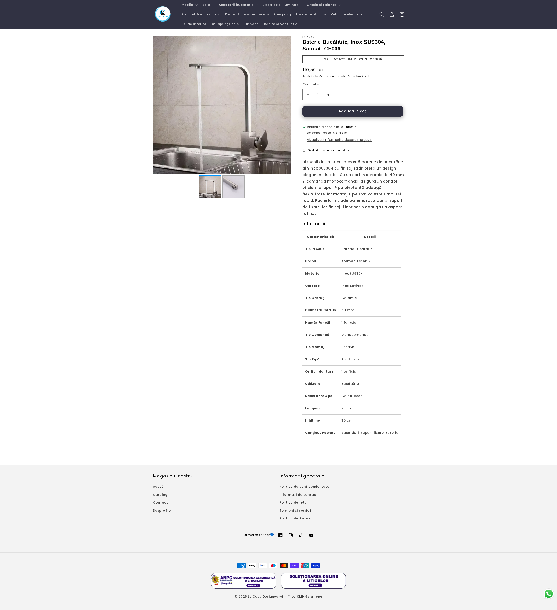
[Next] (284, 105)
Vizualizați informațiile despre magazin (339, 140)
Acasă (158, 486)
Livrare (329, 76)
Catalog (160, 494)
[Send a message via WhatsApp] (549, 594)
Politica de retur (293, 502)
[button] (189, 5)
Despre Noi (162, 510)
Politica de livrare (294, 518)
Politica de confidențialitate (304, 486)
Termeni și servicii (295, 510)
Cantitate (310, 84)
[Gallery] (222, 117)
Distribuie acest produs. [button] (329, 150)
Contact (160, 502)
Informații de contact (298, 494)
